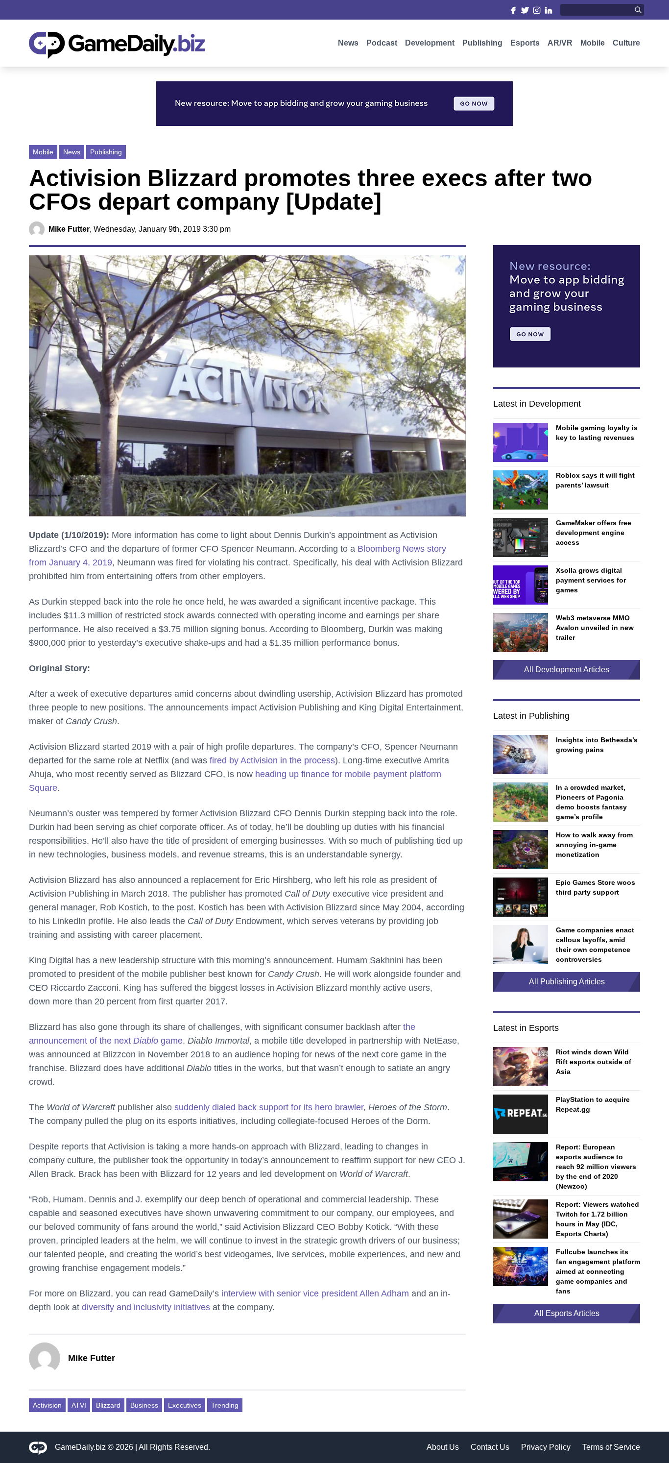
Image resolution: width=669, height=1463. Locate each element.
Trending (225, 1405)
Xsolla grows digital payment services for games (591, 580)
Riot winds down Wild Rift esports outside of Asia (593, 1061)
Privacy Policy (546, 1447)
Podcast (381, 43)
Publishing (482, 43)
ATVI (79, 1405)
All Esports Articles (566, 1313)
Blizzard (108, 1405)
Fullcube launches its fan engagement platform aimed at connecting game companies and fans (598, 1271)
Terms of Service (611, 1447)
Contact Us (490, 1447)
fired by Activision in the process (272, 760)
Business (144, 1405)
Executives (184, 1405)
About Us (443, 1447)
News (348, 43)
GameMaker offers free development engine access (593, 532)
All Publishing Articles (567, 981)
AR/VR (560, 43)
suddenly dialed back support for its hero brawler (268, 1107)
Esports (525, 43)
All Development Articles (566, 669)
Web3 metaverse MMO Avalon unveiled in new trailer (595, 627)
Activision (47, 1405)
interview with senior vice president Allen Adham (315, 1293)
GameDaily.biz (80, 1447)
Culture (626, 43)
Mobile (592, 43)
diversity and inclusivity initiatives (146, 1307)
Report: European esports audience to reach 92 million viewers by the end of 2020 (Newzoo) (596, 1166)
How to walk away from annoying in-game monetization (594, 844)
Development (429, 43)
